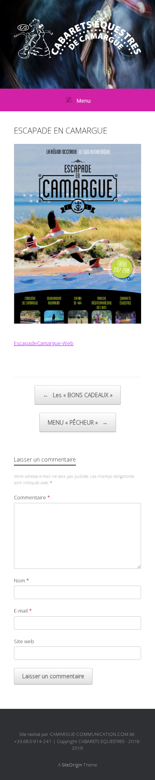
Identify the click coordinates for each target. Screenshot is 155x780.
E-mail (23, 610)
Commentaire (32, 497)
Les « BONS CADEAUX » (77, 395)
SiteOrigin (72, 765)
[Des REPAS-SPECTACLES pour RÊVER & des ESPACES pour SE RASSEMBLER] (77, 38)
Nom (21, 580)
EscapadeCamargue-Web (44, 343)
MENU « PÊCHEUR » (78, 422)
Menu (84, 100)
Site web (24, 641)
